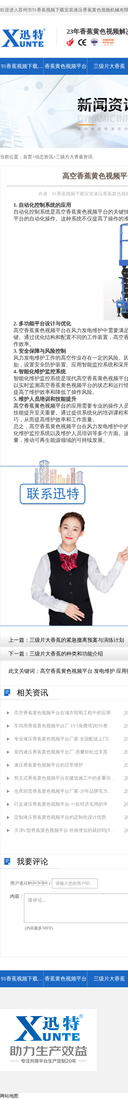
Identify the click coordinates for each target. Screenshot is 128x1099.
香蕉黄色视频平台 (66, 66)
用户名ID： (31, 883)
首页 (27, 156)
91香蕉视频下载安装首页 (22, 69)
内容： (17, 896)
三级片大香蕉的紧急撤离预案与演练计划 (77, 640)
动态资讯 (44, 156)
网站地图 (9, 1095)
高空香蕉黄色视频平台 (39, 406)
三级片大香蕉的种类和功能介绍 (66, 653)
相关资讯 (32, 692)
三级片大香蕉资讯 (74, 156)
